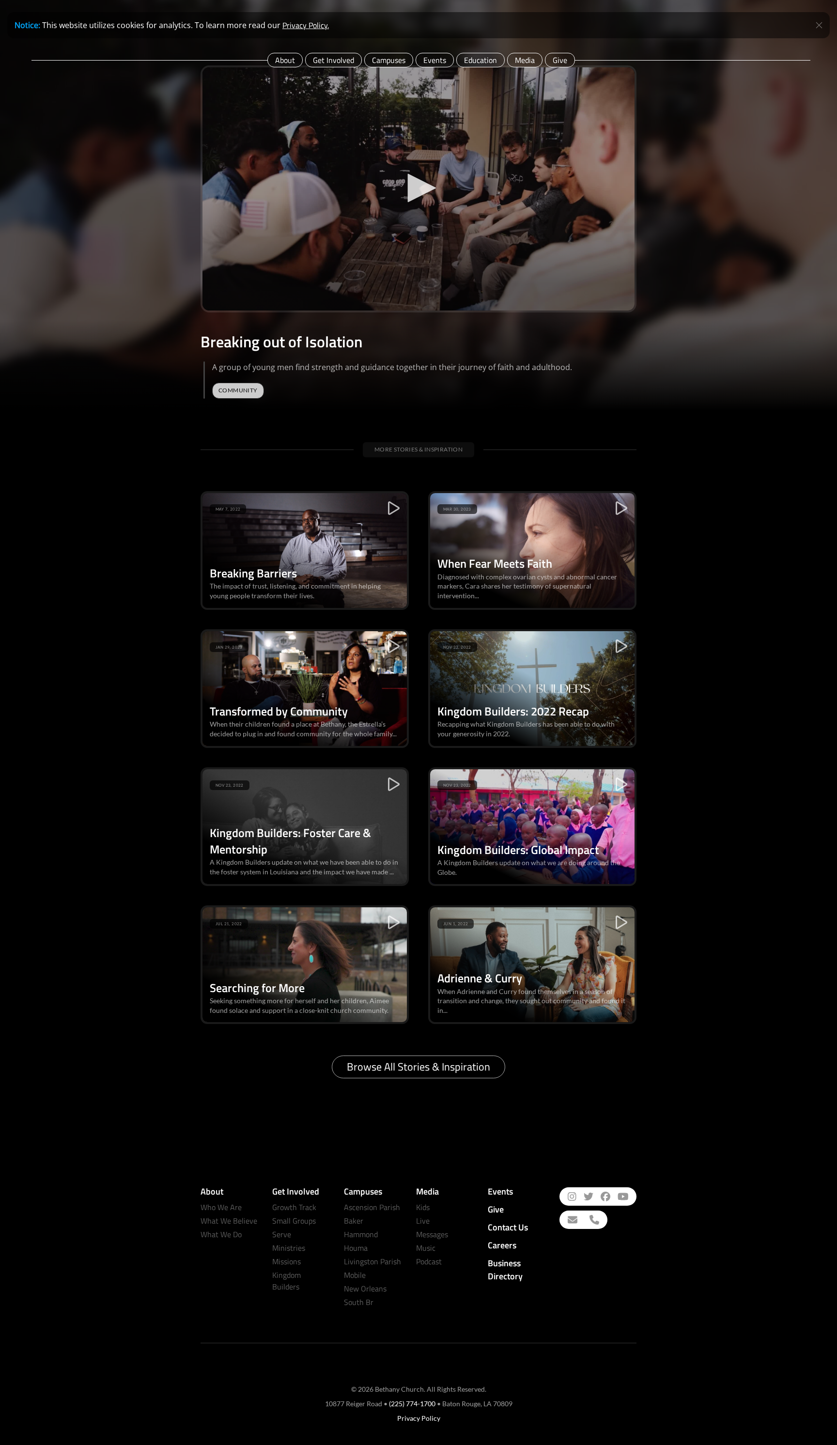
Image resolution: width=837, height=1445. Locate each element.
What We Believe (229, 1221)
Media (525, 60)
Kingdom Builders (286, 1280)
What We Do (221, 1234)
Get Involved (333, 60)
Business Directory (505, 1270)
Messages (432, 1234)
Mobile (355, 1275)
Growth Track (294, 1207)
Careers (502, 1245)
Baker (353, 1221)
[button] (418, 188)
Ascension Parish (372, 1207)
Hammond (361, 1234)
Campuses (388, 60)
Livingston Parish (372, 1261)
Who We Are (221, 1207)
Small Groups (294, 1221)
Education (480, 60)
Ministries (288, 1248)
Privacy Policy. (305, 25)
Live (423, 1221)
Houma (356, 1248)
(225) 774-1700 (412, 1403)
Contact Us (508, 1227)
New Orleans (365, 1288)
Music (425, 1248)
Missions (286, 1261)
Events (434, 60)
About (285, 60)
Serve (281, 1234)
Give (560, 60)
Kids (423, 1207)
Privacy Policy (418, 1418)
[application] (418, 188)
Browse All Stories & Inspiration (418, 1066)
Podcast (429, 1261)
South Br (358, 1302)
